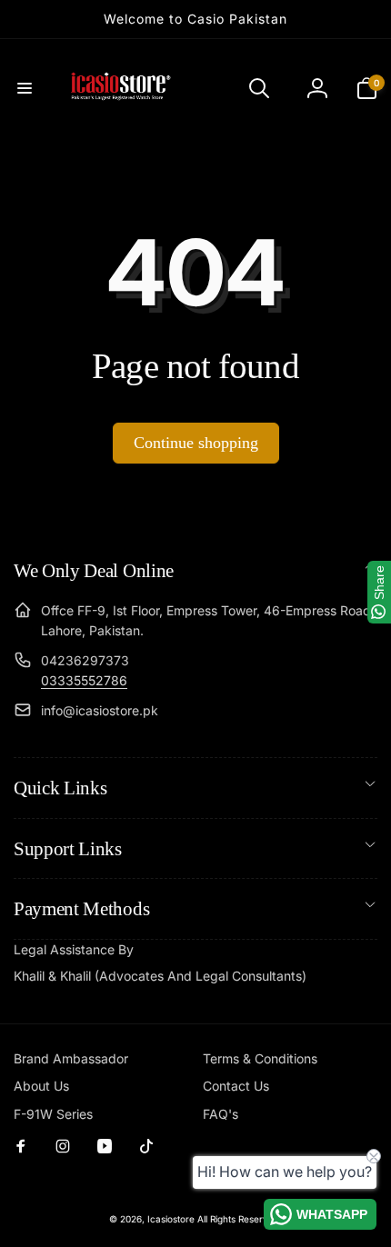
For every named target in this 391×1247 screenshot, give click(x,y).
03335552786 (84, 680)
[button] (25, 88)
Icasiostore (171, 1218)
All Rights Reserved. (239, 1218)
